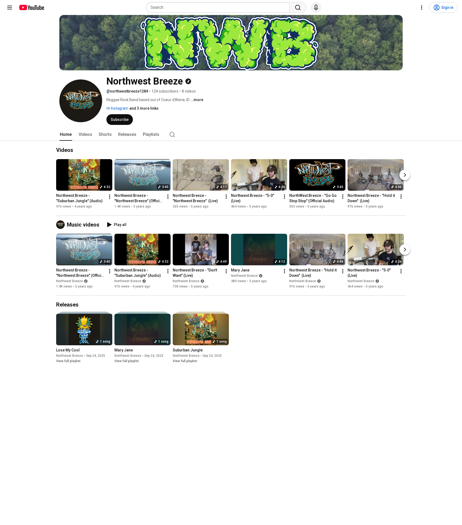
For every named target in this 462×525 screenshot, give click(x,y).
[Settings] (421, 7)
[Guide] (9, 7)
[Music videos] (61, 224)
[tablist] (231, 134)
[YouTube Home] (31, 7)
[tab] (65, 134)
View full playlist (68, 361)
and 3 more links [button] (144, 108)
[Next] (404, 175)
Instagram (119, 108)
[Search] (297, 7)
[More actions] (109, 196)
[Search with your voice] (316, 7)
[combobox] (219, 7)
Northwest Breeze (69, 281)
